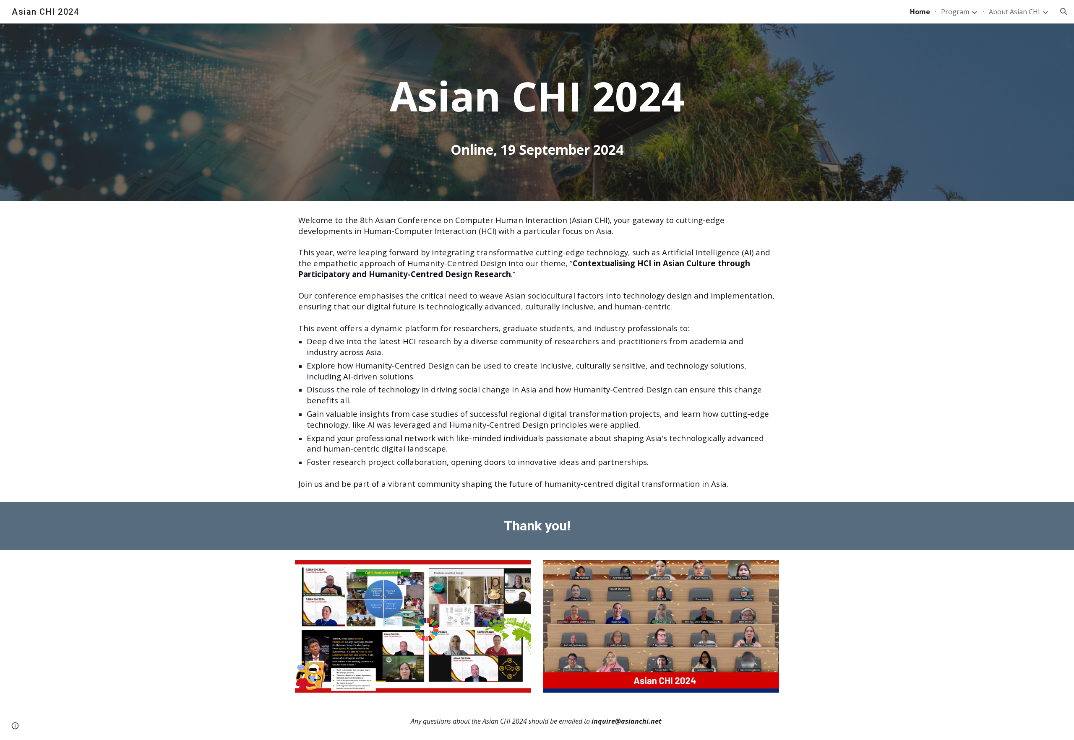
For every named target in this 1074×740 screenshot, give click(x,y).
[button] (1064, 12)
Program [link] (955, 11)
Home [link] (920, 11)
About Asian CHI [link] (1014, 11)
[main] (537, 96)
